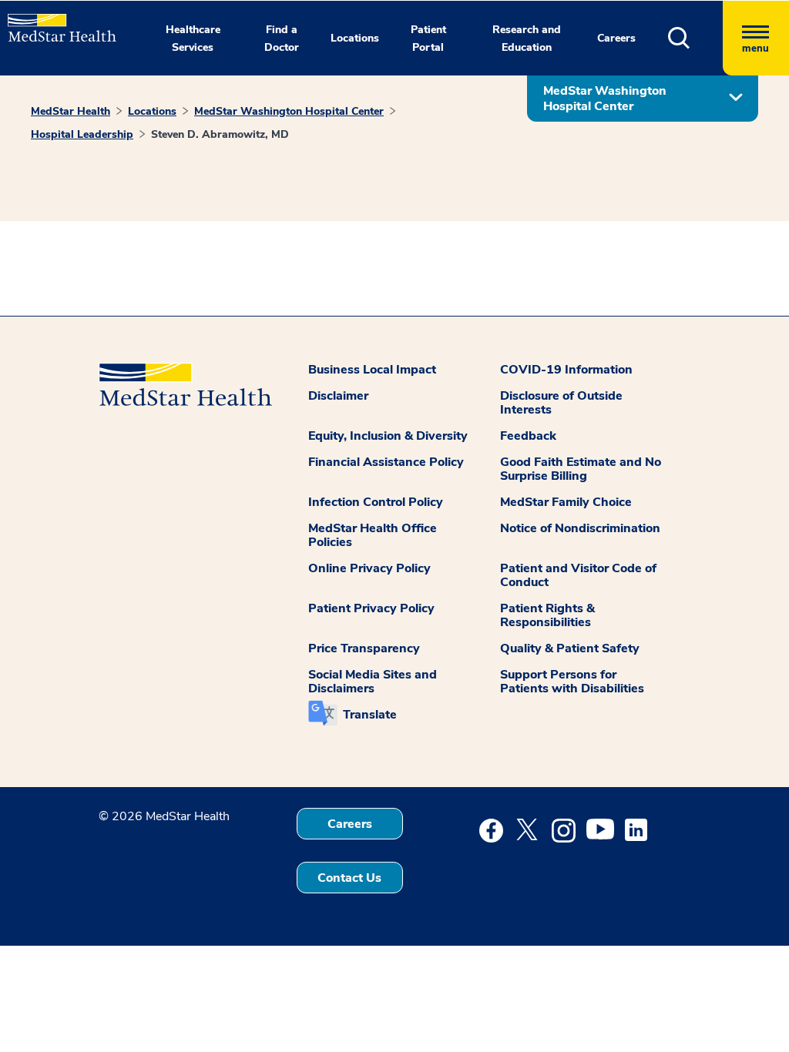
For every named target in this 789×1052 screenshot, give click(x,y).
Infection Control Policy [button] (375, 502)
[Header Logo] (54, 21)
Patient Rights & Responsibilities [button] (547, 615)
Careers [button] (616, 38)
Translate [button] (370, 714)
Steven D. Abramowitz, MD (220, 134)
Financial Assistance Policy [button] (386, 462)
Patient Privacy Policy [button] (371, 608)
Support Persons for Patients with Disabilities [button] (572, 681)
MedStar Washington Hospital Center (289, 111)
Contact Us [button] (349, 877)
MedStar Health (70, 111)
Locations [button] (355, 38)
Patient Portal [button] (428, 38)
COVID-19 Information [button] (566, 369)
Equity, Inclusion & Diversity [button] (388, 435)
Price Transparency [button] (364, 648)
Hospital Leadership (82, 134)
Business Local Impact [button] (372, 369)
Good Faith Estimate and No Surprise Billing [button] (580, 469)
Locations (152, 111)
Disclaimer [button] (338, 395)
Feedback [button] (528, 435)
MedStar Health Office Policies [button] (372, 535)
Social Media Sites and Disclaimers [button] (372, 681)
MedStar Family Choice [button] (566, 502)
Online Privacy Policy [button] (369, 568)
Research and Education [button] (526, 38)
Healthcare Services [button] (193, 38)
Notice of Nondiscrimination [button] (580, 528)
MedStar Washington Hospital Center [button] (604, 98)
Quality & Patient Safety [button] (570, 648)
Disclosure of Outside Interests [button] (561, 402)
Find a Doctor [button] (281, 38)
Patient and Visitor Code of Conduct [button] (578, 575)
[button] (695, 38)
